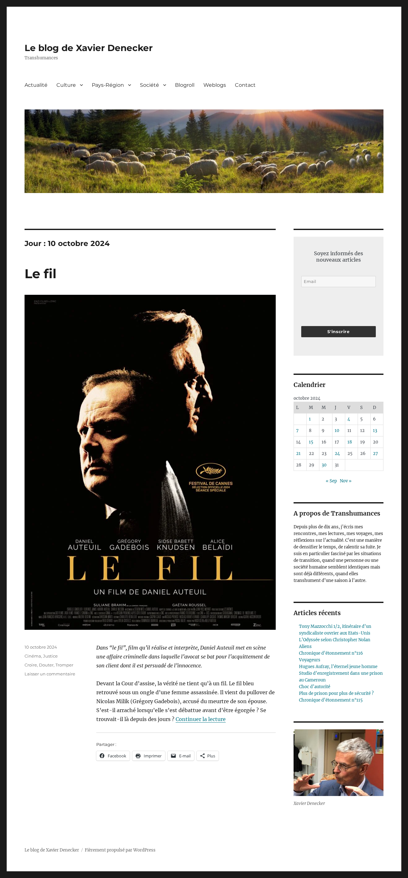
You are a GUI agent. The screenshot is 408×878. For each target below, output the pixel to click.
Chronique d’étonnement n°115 (331, 700)
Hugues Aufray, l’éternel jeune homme (338, 666)
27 (375, 453)
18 (349, 442)
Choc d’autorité (314, 686)
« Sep (331, 481)
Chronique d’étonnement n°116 (331, 653)
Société (149, 85)
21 (298, 453)
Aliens (305, 646)
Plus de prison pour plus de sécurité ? (336, 693)
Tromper (64, 664)
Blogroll (184, 85)
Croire (31, 664)
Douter (46, 664)
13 (375, 430)
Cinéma (33, 655)
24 (337, 453)
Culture (66, 85)
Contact (245, 85)
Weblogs (214, 85)
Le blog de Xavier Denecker (89, 47)
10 (337, 430)
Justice (50, 655)
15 (311, 442)
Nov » (346, 481)
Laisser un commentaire (50, 673)
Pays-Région (108, 85)
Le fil (40, 273)
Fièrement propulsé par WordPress (120, 850)
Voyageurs (309, 660)
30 (324, 465)
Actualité (36, 85)
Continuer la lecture (201, 719)
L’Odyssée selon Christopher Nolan (334, 640)
